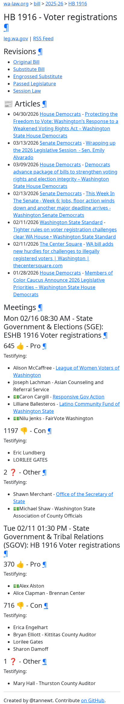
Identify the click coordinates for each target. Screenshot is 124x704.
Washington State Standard (71, 222)
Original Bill (26, 62)
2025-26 (54, 3)
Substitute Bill (29, 69)
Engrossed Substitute (37, 76)
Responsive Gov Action (78, 396)
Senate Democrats (61, 143)
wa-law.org (16, 3)
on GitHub (92, 700)
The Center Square (61, 244)
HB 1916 (77, 3)
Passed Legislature (34, 83)
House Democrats (60, 114)
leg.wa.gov (16, 38)
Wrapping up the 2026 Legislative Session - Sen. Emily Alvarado (64, 150)
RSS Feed (43, 38)
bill (37, 3)
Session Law (27, 91)
